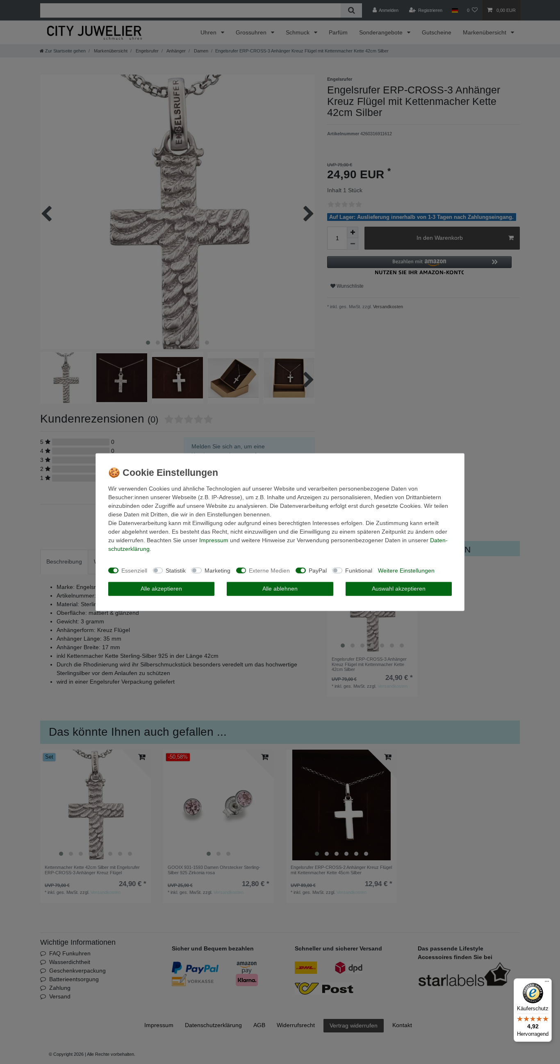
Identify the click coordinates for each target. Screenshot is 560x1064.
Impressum (213, 540)
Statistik (176, 570)
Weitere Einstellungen (406, 570)
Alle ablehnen (280, 588)
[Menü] (547, 983)
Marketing (217, 570)
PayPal (318, 570)
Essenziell (134, 570)
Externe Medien (269, 570)
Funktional (358, 570)
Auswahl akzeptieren (399, 588)
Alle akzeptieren (161, 588)
